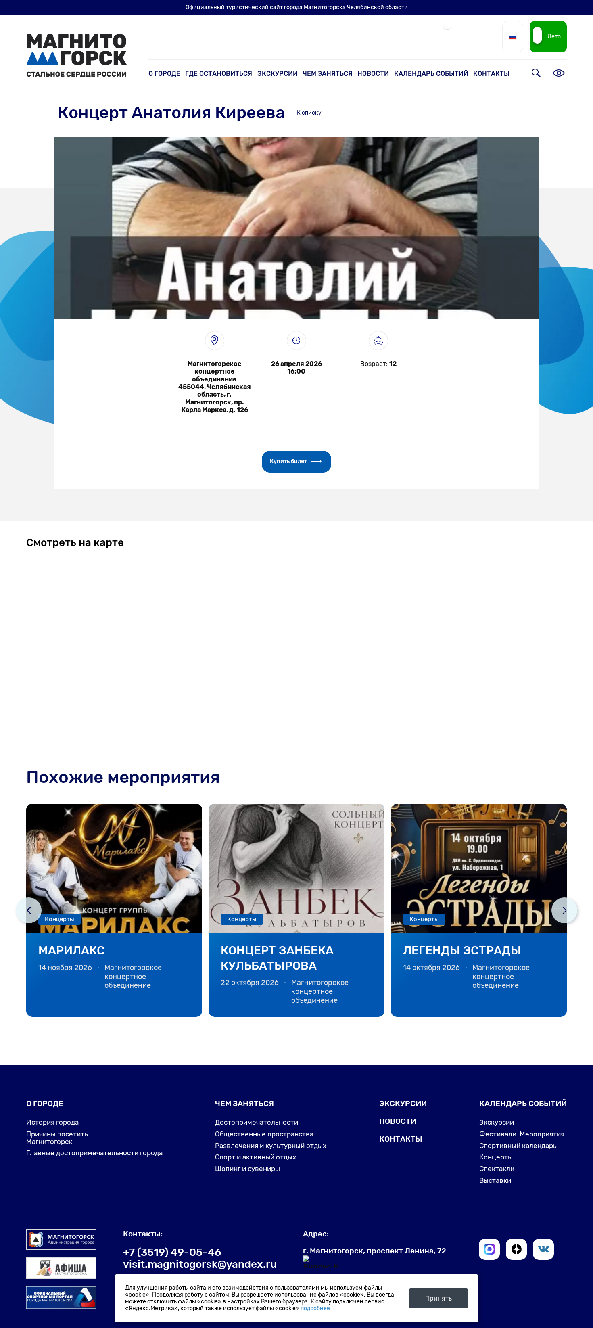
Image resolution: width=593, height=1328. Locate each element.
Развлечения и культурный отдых (270, 1146)
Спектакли (496, 1169)
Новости (373, 73)
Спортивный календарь (518, 1146)
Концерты (496, 1157)
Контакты (491, 73)
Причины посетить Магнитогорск (57, 1138)
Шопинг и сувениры (247, 1169)
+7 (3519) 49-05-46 (172, 1252)
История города (52, 1122)
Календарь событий (431, 73)
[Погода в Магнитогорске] (447, 29)
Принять (438, 1298)
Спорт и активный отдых (255, 1157)
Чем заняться (328, 73)
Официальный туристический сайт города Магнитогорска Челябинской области (297, 7)
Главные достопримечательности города (94, 1153)
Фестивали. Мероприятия (521, 1134)
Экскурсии (277, 73)
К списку (309, 112)
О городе (164, 73)
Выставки (495, 1180)
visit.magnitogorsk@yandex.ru (200, 1264)
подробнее (315, 1308)
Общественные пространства (264, 1134)
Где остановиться (218, 73)
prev (29, 910)
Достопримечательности (256, 1122)
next (564, 910)
